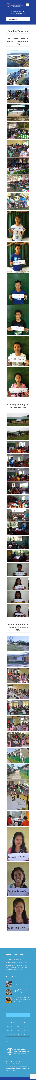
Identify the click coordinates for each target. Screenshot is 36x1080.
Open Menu (27, 4)
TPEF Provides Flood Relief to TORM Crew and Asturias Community (22, 1000)
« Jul (7, 1041)
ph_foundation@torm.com (18, 13)
